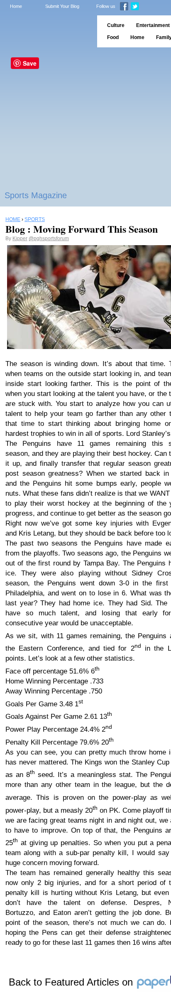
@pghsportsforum (49, 238)
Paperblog (46, 31)
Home (16, 6)
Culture (116, 25)
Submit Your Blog (62, 6)
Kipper (19, 238)
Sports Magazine (36, 195)
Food (113, 37)
